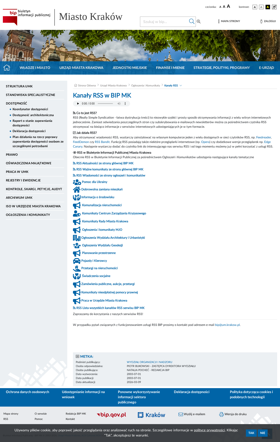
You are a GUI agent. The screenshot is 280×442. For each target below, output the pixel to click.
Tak (251, 433)
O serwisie (41, 413)
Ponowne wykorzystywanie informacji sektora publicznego (139, 397)
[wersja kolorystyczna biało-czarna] (261, 7)
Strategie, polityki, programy (222, 68)
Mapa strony (10, 413)
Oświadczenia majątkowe (28, 163)
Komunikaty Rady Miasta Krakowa (105, 221)
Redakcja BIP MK (76, 413)
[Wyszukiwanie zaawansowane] (199, 22)
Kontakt (70, 419)
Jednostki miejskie (130, 68)
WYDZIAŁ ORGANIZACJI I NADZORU (149, 362)
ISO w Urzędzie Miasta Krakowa (33, 206)
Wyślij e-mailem (194, 414)
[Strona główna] (8, 68)
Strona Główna (87, 85)
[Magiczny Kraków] (154, 417)
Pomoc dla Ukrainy (94, 182)
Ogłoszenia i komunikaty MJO (102, 229)
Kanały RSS (171, 85)
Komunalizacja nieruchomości (102, 205)
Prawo (12, 154)
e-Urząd (266, 68)
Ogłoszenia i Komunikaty (28, 214)
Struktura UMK (19, 86)
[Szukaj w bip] (192, 22)
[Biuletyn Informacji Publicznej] (113, 417)
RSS (79, 163)
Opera (205, 142)
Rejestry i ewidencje (23, 180)
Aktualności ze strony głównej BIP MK (108, 163)
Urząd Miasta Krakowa (81, 68)
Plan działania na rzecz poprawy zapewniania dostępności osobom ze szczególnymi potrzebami (38, 142)
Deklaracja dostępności (29, 131)
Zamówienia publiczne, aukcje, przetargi (108, 284)
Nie (262, 433)
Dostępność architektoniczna (33, 115)
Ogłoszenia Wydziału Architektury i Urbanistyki (113, 237)
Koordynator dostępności (30, 109)
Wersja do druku (235, 414)
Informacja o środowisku (97, 197)
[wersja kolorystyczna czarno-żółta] (268, 7)
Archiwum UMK (19, 197)
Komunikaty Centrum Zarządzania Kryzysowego (114, 213)
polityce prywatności (209, 430)
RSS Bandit (102, 142)
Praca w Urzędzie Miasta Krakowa (104, 300)
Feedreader (263, 137)
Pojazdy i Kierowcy (94, 260)
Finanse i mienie (170, 68)
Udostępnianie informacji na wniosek (83, 394)
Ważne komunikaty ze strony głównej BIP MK (112, 169)
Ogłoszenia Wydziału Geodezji (102, 245)
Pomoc (39, 419)
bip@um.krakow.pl (227, 324)
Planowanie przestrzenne (99, 253)
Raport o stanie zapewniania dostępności (32, 123)
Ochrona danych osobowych (27, 392)
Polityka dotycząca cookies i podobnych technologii (251, 394)
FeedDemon (81, 142)
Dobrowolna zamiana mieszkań (102, 189)
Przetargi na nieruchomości (99, 268)
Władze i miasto (35, 68)
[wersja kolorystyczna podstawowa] (255, 7)
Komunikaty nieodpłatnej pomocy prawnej (109, 292)
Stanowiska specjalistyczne (30, 95)
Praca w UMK (17, 171)
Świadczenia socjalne (96, 276)
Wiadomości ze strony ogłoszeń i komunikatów (113, 175)
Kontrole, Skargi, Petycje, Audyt (34, 189)
